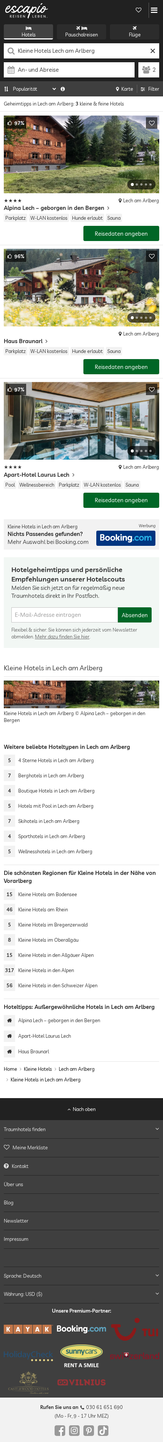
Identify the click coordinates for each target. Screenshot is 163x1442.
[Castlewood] (28, 1382)
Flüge (135, 35)
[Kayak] (28, 1329)
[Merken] (151, 123)
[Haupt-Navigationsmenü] (154, 10)
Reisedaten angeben (121, 233)
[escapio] (26, 10)
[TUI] (134, 1329)
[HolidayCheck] (28, 1356)
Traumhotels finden (24, 1130)
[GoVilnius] (81, 1382)
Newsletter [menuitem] (16, 1221)
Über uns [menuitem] (13, 1184)
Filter (153, 89)
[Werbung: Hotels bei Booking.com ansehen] (125, 538)
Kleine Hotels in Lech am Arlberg (46, 1079)
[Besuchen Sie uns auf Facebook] (60, 1430)
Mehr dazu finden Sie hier (62, 637)
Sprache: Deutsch (22, 1276)
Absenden (135, 615)
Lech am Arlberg (77, 1069)
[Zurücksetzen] (152, 50)
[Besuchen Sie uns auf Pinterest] (88, 1430)
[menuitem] (81, 1148)
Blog (9, 1202)
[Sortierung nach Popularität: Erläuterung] (62, 89)
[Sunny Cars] (81, 1356)
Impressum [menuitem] (16, 1239)
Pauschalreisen (81, 35)
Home (10, 1069)
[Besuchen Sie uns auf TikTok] (103, 1430)
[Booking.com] (81, 1329)
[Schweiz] (134, 1356)
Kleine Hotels (38, 1069)
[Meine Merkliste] (138, 10)
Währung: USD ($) (23, 1294)
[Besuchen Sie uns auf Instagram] (74, 1430)
